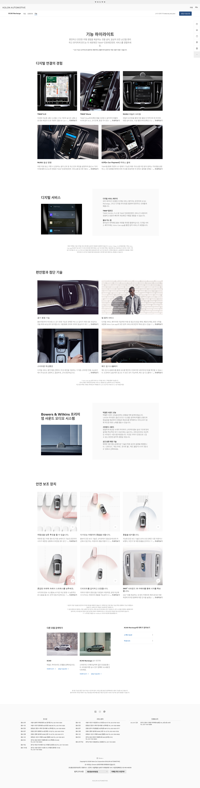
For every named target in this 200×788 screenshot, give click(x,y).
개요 (24, 14)
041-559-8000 (60, 728)
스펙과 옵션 (128, 635)
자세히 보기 (50, 669)
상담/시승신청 (185, 13)
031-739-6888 (147, 724)
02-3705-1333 (115, 722)
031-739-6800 (37, 742)
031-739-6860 (92, 739)
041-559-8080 (115, 725)
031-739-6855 (111, 742)
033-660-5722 (114, 731)
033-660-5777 (115, 728)
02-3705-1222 (60, 725)
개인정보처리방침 (92, 772)
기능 (35, 13)
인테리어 (30, 14)
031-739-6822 (37, 749)
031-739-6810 (64, 745)
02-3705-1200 (57, 722)
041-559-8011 (60, 737)
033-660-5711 (59, 734)
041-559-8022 (115, 734)
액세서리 (127, 641)
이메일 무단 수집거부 (117, 771)
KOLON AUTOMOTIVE (14, 7)
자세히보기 (73, 120)
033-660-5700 (59, 731)
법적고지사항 (79, 772)
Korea (100, 758)
